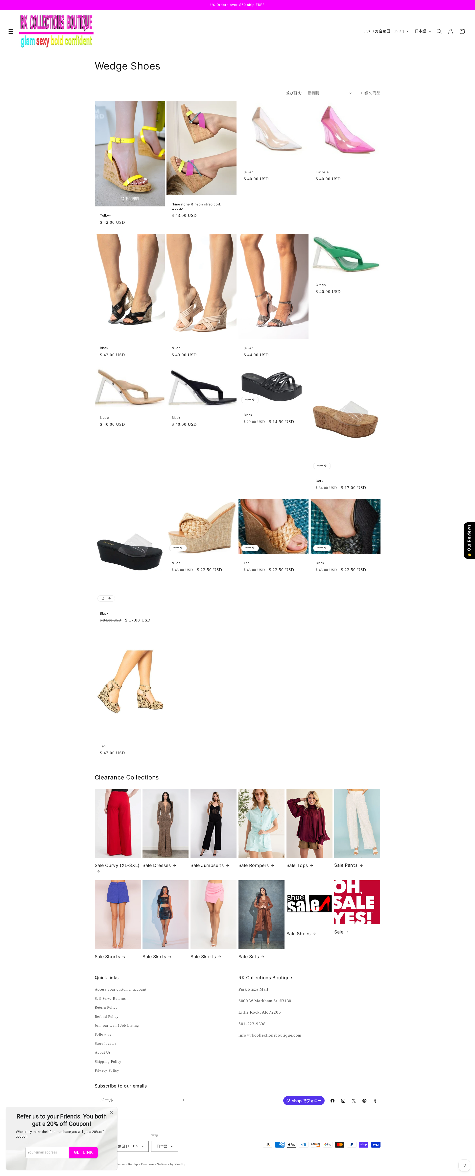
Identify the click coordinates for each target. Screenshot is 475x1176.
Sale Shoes (298, 933)
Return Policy (106, 1007)
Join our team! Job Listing (117, 1025)
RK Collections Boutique (123, 1164)
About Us (103, 1052)
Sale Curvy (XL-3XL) (117, 865)
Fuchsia (322, 172)
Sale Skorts (203, 956)
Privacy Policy (107, 1070)
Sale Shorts (107, 956)
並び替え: (294, 93)
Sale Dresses (156, 865)
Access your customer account (120, 989)
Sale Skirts (154, 956)
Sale (338, 931)
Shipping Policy (108, 1062)
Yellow (105, 216)
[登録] (182, 1100)
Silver (248, 172)
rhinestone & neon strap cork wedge (196, 206)
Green (321, 285)
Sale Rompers (253, 865)
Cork (319, 481)
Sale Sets (248, 956)
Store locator (105, 1043)
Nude (176, 348)
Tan (247, 563)
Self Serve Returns (110, 998)
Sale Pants (345, 865)
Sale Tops (297, 865)
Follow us (103, 1034)
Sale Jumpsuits (207, 865)
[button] (11, 31)
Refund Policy (107, 1017)
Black (104, 348)
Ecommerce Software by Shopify (163, 1164)
